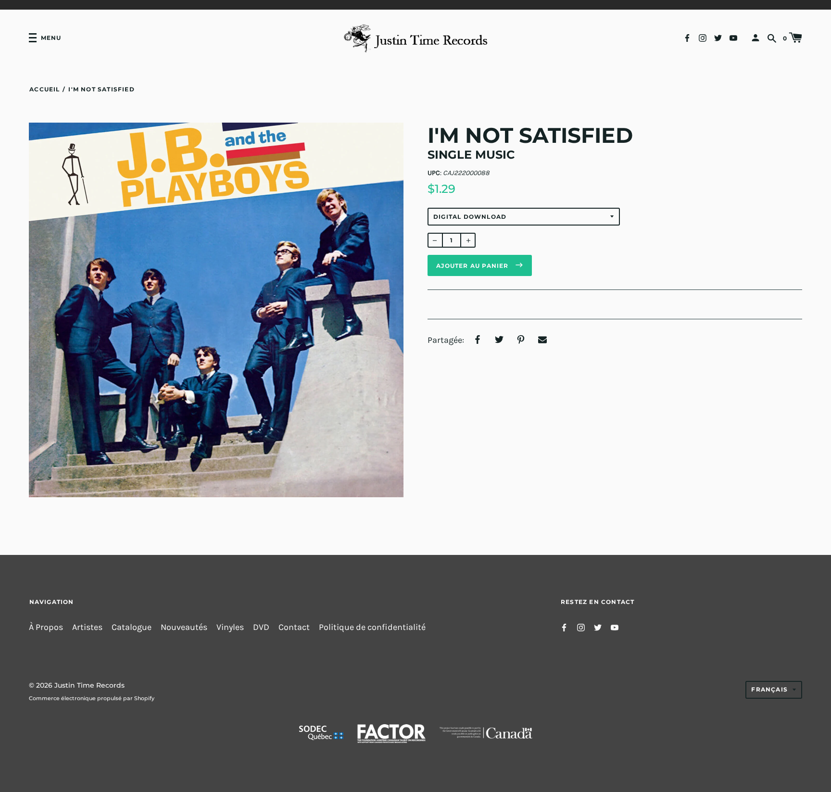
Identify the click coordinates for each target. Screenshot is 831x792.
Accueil (44, 89)
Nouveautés (184, 627)
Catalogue (131, 627)
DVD (261, 627)
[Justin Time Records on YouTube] (733, 37)
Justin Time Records (89, 685)
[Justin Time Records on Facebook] (687, 37)
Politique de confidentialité (372, 627)
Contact (294, 627)
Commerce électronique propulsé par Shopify (91, 698)
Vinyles (230, 627)
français (769, 689)
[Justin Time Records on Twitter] (718, 37)
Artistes (87, 627)
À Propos (46, 627)
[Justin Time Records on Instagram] (702, 37)
